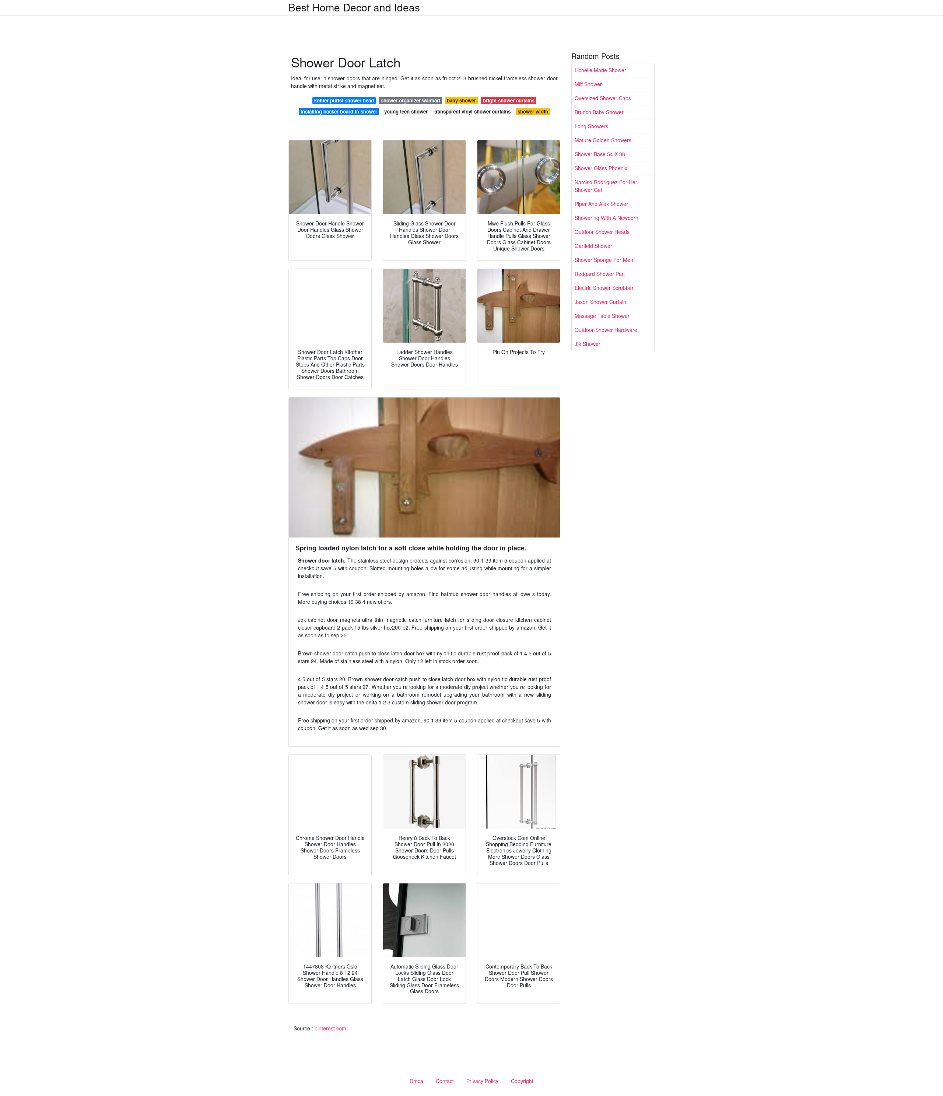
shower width (533, 111)
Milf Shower (588, 84)
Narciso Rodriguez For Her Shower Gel (606, 185)
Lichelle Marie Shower (600, 70)
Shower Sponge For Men (604, 259)
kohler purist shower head (344, 100)
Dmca (416, 1081)
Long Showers (591, 126)
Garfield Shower (593, 245)
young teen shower (406, 111)
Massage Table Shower (602, 315)
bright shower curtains (508, 100)
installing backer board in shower (339, 111)
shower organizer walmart (410, 100)
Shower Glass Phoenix (601, 168)
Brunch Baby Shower (599, 112)
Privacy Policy (482, 1081)
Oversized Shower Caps (603, 98)
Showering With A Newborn (606, 217)
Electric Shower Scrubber (604, 287)
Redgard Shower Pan (600, 273)
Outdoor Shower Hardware (606, 329)
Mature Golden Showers (603, 140)
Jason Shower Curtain (600, 301)
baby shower (461, 100)
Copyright (522, 1081)
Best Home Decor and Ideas (354, 7)
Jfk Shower (587, 343)
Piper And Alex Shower (601, 203)
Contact (445, 1081)
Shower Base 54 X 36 (600, 154)
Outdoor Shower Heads (602, 231)
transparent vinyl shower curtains (472, 111)
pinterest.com (330, 1028)
